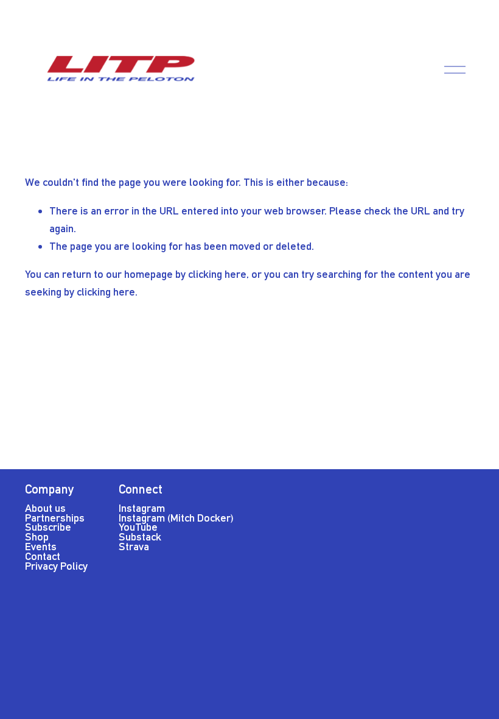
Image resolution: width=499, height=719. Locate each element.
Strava (134, 546)
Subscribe (48, 526)
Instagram (142, 507)
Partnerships (55, 517)
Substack (140, 536)
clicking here (217, 273)
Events (41, 546)
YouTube (138, 526)
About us (45, 507)
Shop (37, 536)
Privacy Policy (56, 565)
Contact (42, 556)
